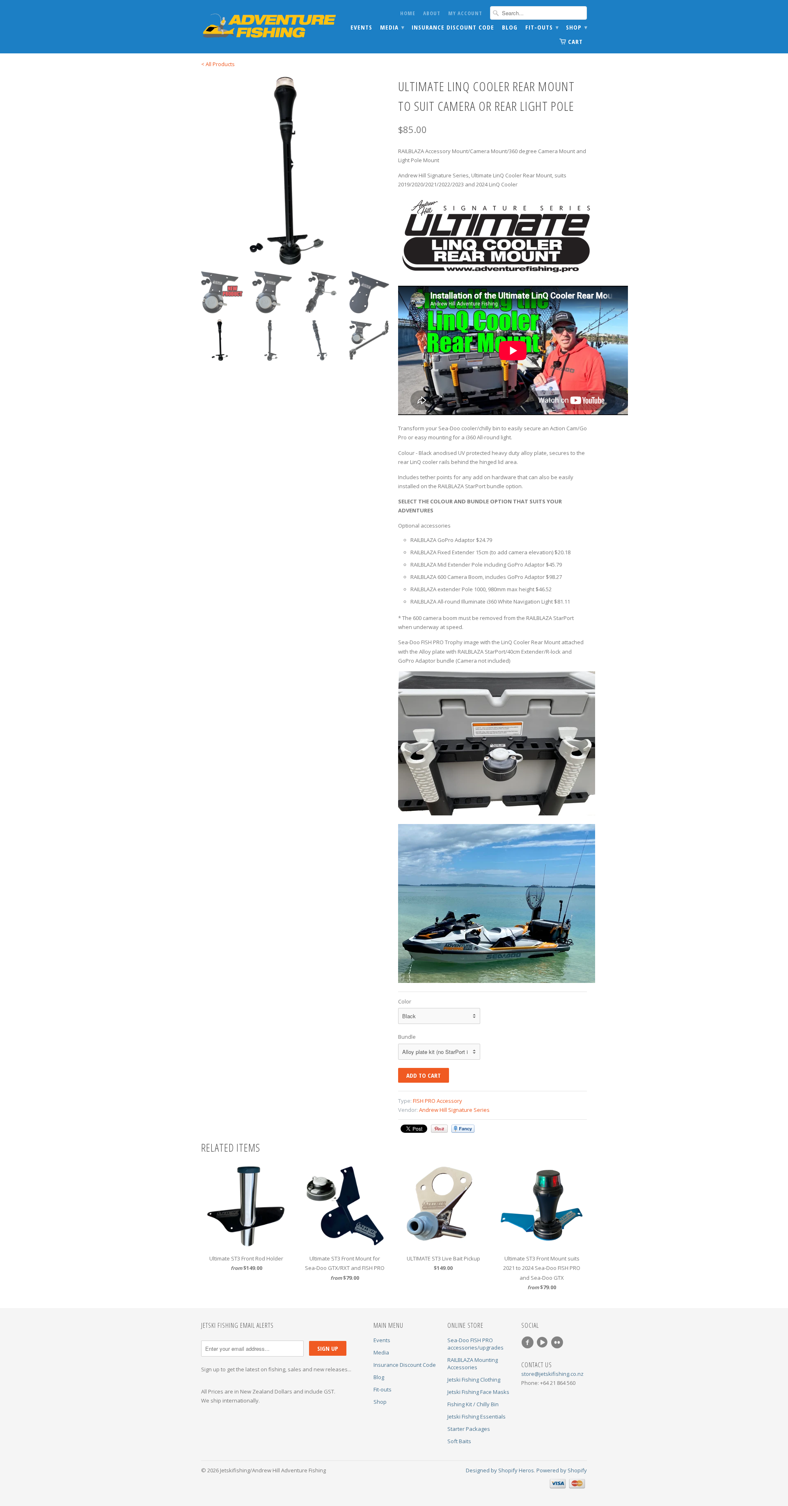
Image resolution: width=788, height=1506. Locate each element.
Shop (576, 27)
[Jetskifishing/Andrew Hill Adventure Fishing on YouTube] (543, 1342)
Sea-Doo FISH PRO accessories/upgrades (475, 1343)
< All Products (218, 64)
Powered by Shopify (561, 1470)
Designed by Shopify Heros (500, 1470)
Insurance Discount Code (453, 27)
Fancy (462, 1129)
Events (361, 27)
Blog (510, 27)
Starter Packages (468, 1429)
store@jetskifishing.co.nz (552, 1373)
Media (392, 27)
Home (407, 13)
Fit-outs (541, 27)
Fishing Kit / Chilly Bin (473, 1404)
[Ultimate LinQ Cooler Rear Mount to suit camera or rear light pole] (295, 170)
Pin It (439, 1129)
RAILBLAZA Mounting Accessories (472, 1363)
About (431, 13)
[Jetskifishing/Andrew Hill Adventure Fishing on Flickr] (558, 1342)
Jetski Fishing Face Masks (478, 1392)
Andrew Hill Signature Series (454, 1109)
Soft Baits (459, 1441)
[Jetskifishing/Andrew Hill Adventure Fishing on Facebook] (528, 1342)
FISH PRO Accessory (437, 1100)
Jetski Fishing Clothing (473, 1379)
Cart (575, 41)
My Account (465, 13)
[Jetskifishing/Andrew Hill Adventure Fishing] (262, 27)
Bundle (407, 1036)
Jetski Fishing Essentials (476, 1416)
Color (404, 1001)
